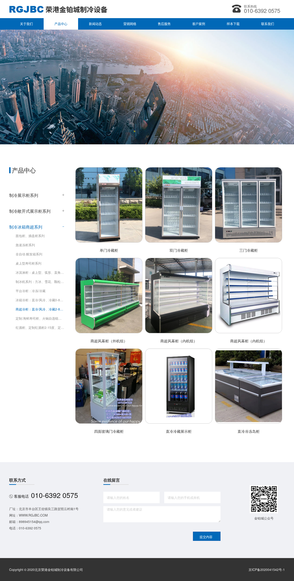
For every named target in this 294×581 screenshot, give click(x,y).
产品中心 (60, 23)
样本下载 (233, 23)
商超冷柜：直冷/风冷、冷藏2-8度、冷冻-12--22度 (40, 309)
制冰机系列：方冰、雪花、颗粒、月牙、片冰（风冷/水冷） (40, 281)
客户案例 (198, 23)
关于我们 (26, 23)
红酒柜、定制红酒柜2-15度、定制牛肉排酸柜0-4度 (40, 327)
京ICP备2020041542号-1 (267, 569)
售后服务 (164, 23)
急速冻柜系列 (25, 245)
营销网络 (129, 23)
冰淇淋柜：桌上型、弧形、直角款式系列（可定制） (40, 272)
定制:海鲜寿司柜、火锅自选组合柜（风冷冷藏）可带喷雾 (40, 318)
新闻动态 (95, 23)
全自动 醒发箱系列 (29, 254)
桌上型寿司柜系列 (28, 263)
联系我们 (267, 23)
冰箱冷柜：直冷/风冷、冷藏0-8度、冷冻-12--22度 (40, 300)
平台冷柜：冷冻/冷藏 (30, 290)
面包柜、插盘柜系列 (30, 235)
